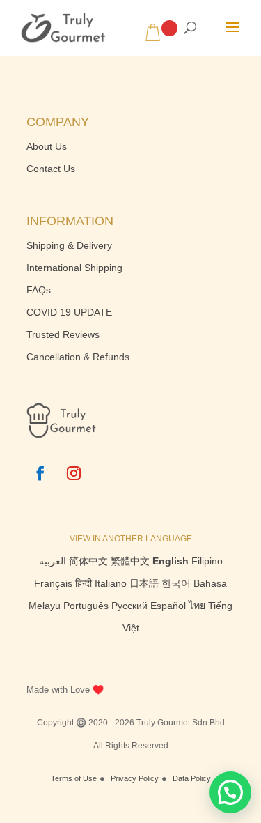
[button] (230, 792)
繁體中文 (130, 561)
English (170, 561)
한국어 (176, 583)
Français (53, 583)
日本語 (144, 583)
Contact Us (50, 168)
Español (168, 605)
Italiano (111, 583)
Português (86, 605)
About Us (46, 146)
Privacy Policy (135, 778)
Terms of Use (74, 778)
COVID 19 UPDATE (69, 312)
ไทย (197, 605)
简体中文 (88, 561)
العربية (52, 561)
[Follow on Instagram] (74, 473)
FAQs (38, 289)
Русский (129, 605)
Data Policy (192, 778)
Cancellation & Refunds (77, 356)
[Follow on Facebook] (40, 473)
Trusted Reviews (63, 334)
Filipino (207, 561)
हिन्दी (83, 583)
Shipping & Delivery (69, 245)
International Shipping (74, 267)
